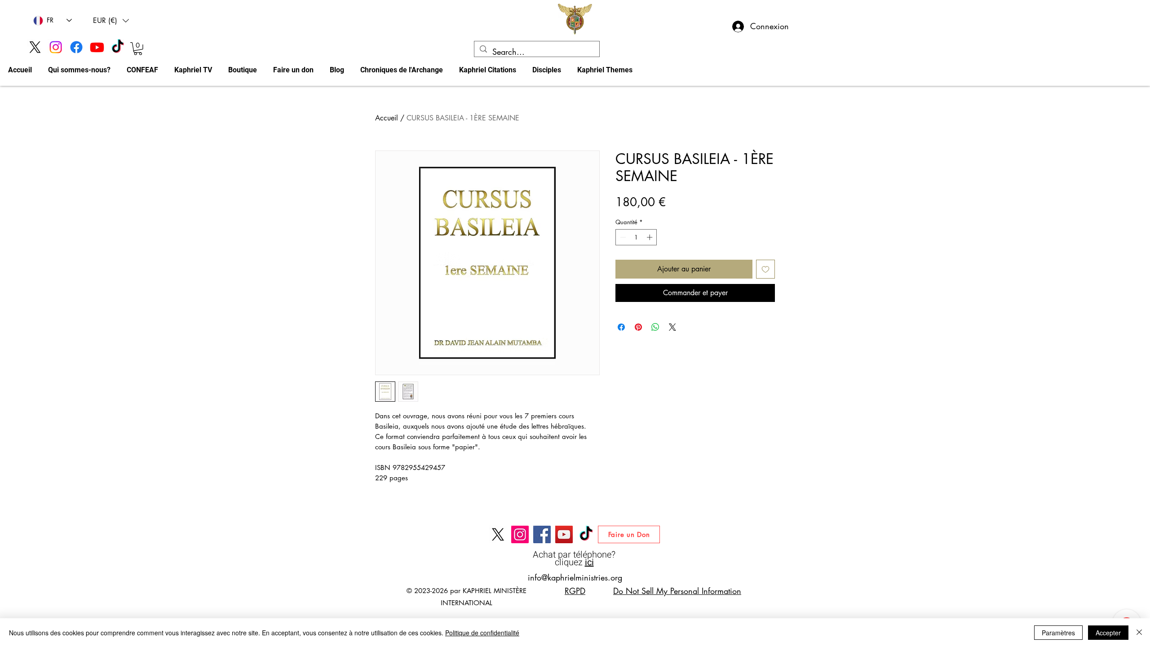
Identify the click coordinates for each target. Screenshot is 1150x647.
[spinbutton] (636, 237)
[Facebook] (76, 47)
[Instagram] (56, 47)
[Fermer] (1139, 632)
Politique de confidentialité (482, 632)
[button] (111, 20)
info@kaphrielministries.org (575, 577)
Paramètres (1058, 632)
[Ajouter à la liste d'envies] (765, 269)
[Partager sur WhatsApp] (655, 327)
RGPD (575, 590)
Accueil (386, 118)
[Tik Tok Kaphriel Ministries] (118, 47)
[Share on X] (672, 327)
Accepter (1108, 632)
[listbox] (111, 20)
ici (589, 562)
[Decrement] (622, 237)
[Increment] (650, 237)
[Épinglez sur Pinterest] (638, 327)
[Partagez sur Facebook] (621, 327)
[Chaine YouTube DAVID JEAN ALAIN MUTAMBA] (564, 534)
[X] (35, 47)
